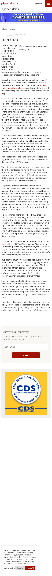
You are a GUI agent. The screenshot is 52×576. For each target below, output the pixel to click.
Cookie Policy (9, 568)
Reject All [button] (20, 568)
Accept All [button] (30, 568)
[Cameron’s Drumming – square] (26, 393)
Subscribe (39, 3)
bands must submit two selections (23, 86)
